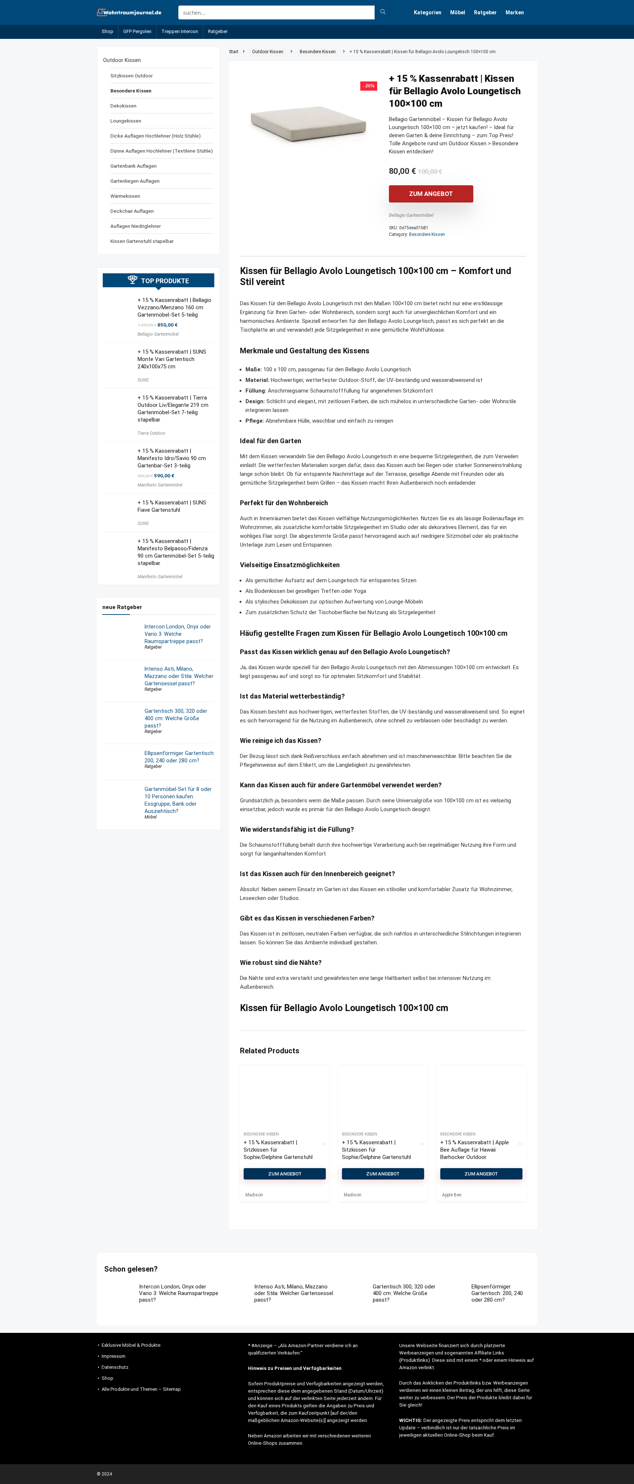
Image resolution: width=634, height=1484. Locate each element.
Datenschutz (115, 1367)
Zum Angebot (431, 193)
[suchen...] (383, 12)
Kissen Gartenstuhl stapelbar (142, 241)
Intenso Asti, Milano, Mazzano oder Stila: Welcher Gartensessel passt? (179, 676)
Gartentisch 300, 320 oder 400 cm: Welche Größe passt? (176, 718)
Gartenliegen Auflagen (135, 181)
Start (233, 51)
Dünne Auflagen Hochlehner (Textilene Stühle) (161, 151)
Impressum (113, 1356)
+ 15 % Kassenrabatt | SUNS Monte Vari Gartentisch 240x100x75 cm (172, 359)
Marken (515, 12)
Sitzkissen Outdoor (131, 76)
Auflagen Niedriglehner (135, 226)
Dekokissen (123, 106)
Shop (107, 31)
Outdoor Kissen (267, 51)
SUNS (143, 380)
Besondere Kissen (318, 51)
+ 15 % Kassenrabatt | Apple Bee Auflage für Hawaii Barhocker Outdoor (474, 1149)
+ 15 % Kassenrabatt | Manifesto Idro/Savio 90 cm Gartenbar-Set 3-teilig (172, 458)
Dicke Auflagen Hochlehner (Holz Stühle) (155, 136)
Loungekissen (125, 121)
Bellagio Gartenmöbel (411, 215)
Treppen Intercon (179, 31)
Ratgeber (485, 12)
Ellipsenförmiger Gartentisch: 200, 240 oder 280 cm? (497, 1293)
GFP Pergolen (137, 31)
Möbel (457, 12)
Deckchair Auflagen (132, 211)
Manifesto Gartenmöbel (160, 485)
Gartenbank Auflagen (133, 166)
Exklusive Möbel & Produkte (131, 1345)
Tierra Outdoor (151, 433)
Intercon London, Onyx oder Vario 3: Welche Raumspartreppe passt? (178, 634)
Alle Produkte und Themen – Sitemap (141, 1389)
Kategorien (427, 12)
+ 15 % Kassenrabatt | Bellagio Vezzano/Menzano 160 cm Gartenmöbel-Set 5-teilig (174, 307)
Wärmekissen (125, 196)
